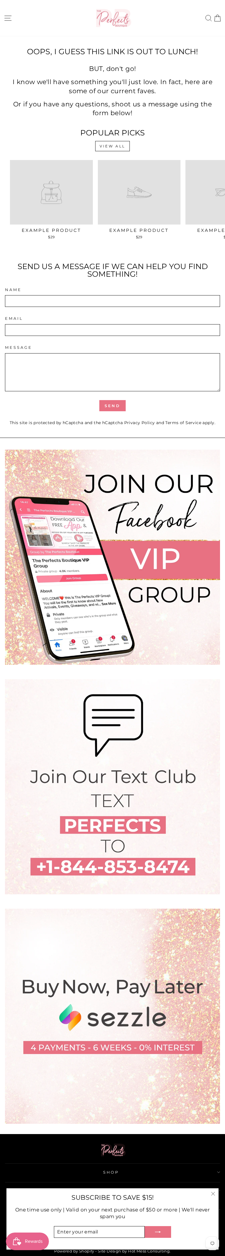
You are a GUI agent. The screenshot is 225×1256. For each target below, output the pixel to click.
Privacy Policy (139, 422)
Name (13, 289)
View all (112, 146)
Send (113, 405)
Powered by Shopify (74, 1251)
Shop (111, 1172)
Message (18, 347)
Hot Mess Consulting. (149, 1251)
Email (14, 318)
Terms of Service (183, 422)
